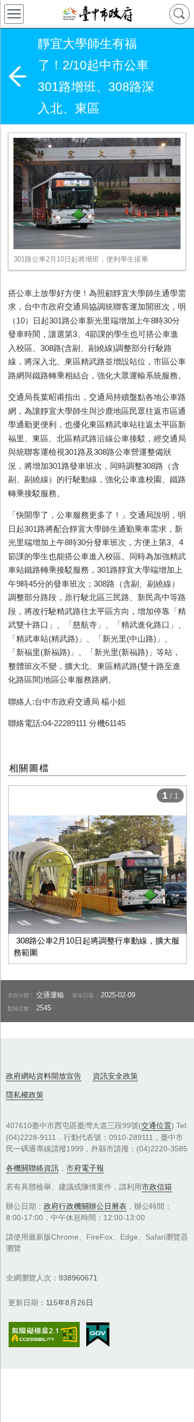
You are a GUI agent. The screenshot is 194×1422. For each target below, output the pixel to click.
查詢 (179, 14)
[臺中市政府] (97, 14)
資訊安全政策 (115, 1076)
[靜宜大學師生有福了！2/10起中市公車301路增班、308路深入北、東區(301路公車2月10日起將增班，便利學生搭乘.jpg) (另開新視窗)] (97, 193)
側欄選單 (14, 14)
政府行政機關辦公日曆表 (85, 1206)
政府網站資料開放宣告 (43, 1076)
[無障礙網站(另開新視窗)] (44, 1334)
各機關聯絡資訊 (32, 1168)
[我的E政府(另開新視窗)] (97, 1334)
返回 (17, 76)
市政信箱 (157, 1186)
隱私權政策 (25, 1094)
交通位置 (156, 1125)
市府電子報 (85, 1168)
